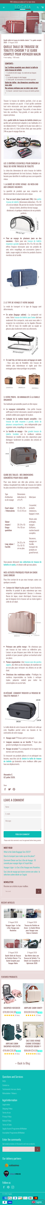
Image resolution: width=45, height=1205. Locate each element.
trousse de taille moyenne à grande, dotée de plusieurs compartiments (23, 423)
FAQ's (4, 1081)
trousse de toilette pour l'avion (25, 317)
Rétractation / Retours (9, 1093)
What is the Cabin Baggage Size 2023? (17, 851)
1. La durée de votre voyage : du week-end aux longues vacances (20, 74)
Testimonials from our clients (11, 1089)
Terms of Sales (7, 1124)
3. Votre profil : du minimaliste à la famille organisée (20, 79)
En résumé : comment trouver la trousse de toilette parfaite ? (22, 92)
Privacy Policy (6, 1116)
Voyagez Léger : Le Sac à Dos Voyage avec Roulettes (22, 867)
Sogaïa (10, 1194)
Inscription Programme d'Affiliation (13, 1132)
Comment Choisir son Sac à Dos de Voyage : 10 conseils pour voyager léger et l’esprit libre (20, 862)
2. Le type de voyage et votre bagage (15, 77)
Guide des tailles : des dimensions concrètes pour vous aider (22, 83)
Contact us (5, 1085)
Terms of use (6, 1112)
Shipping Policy (7, 1108)
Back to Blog (24, 1063)
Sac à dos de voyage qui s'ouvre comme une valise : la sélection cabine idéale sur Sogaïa (22, 873)
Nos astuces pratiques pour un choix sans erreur (21, 88)
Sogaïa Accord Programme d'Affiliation (14, 1128)
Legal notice (6, 1104)
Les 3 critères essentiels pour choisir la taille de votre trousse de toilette (21, 68)
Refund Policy (6, 1120)
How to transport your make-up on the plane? (19, 856)
